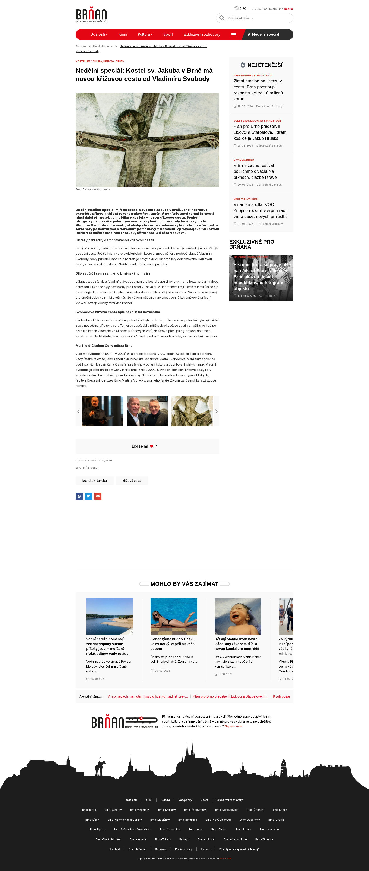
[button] (78, 411)
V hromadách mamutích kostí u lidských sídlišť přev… (148, 696)
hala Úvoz (264, 75)
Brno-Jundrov (113, 809)
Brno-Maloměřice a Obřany (125, 819)
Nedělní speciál (265, 34)
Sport (168, 34)
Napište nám (233, 726)
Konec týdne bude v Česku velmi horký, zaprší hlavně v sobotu (173, 644)
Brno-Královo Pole (235, 839)
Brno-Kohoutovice (226, 809)
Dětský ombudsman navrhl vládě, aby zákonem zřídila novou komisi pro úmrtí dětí (237, 644)
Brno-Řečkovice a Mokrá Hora (132, 829)
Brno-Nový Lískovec (218, 819)
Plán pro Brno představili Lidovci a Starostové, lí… (231, 696)
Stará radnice (258, 257)
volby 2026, (242, 120)
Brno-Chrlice (219, 829)
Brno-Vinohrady (140, 809)
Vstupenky (185, 800)
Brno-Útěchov (206, 839)
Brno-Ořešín (276, 819)
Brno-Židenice (264, 839)
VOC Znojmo (249, 199)
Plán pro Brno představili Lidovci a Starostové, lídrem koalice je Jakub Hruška (260, 132)
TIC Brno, (240, 257)
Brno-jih (184, 839)
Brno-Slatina (243, 829)
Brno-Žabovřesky (195, 809)
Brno (250, 159)
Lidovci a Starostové (265, 120)
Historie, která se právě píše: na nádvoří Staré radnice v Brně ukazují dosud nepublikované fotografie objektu (263, 276)
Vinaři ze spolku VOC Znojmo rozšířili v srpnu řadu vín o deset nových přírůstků (261, 210)
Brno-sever (196, 829)
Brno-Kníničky (167, 809)
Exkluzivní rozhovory (202, 34)
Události (97, 34)
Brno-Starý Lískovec (108, 839)
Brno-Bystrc (97, 829)
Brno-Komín (279, 809)
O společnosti (137, 849)
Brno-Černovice (170, 829)
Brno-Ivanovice (269, 829)
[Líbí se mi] (152, 446)
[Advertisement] (147, 538)
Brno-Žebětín (255, 809)
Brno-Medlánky (160, 819)
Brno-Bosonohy (250, 819)
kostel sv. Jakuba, (89, 61)
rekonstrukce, (245, 75)
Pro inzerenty (183, 849)
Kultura (144, 34)
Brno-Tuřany (163, 839)
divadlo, (240, 159)
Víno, (237, 199)
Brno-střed (89, 809)
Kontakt (115, 849)
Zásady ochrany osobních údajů (239, 849)
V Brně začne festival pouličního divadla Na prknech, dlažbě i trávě (255, 171)
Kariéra (205, 849)
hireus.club (225, 858)
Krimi (122, 34)
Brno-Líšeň (92, 819)
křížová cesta (113, 61)
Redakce (160, 849)
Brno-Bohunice (187, 819)
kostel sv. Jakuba (94, 480)
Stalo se (81, 46)
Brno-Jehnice (138, 839)
